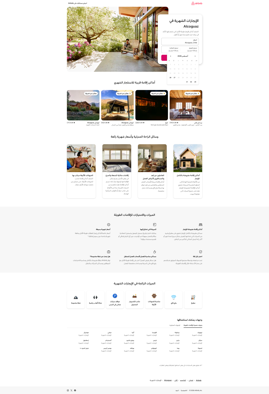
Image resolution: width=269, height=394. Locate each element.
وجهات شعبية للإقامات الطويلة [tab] (193, 325)
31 (187, 82)
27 (174, 78)
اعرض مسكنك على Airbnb (77, 3)
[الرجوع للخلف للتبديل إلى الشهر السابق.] (195, 56)
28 (170, 78)
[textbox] (189, 50)
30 (191, 82)
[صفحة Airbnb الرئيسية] (196, 3)
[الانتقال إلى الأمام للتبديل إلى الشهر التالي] (170, 56)
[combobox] (180, 42)
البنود (177, 390)
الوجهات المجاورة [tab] (175, 325)
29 (195, 82)
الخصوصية (184, 390)
